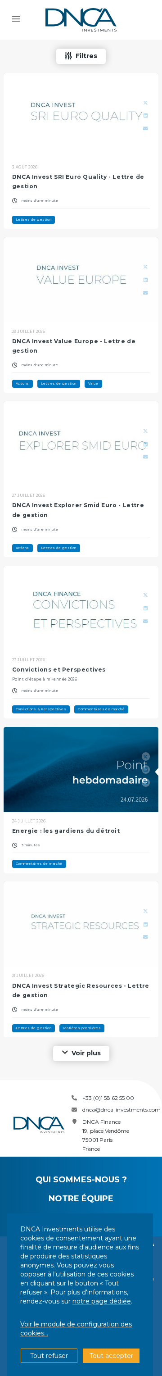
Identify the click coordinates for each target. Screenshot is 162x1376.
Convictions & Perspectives (41, 709)
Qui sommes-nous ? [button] (81, 1180)
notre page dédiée (101, 1301)
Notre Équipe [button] (81, 1198)
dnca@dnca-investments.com (121, 1109)
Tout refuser (49, 1356)
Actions (22, 383)
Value (93, 383)
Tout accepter (111, 1356)
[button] (81, 56)
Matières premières (82, 1028)
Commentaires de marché (101, 709)
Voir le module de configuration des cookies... (76, 1328)
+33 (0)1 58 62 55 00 (108, 1097)
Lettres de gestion (33, 220)
